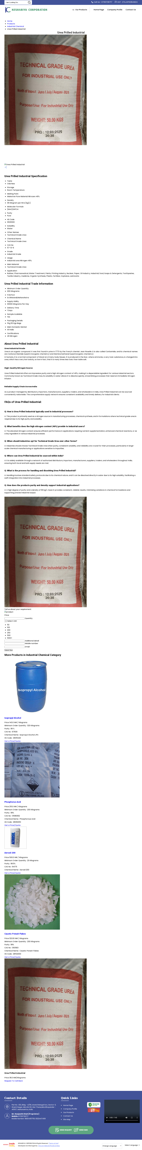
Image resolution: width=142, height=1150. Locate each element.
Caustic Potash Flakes (15, 934)
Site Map (66, 1119)
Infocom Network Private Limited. (49, 1146)
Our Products (81, 9)
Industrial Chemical (15, 26)
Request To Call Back (13, 1081)
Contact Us (131, 9)
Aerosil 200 (9, 853)
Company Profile (114, 9)
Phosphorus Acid (12, 802)
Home (9, 21)
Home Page (99, 9)
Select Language (131, 1145)
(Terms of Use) (53, 1143)
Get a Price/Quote (12, 741)
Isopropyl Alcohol (12, 718)
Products (11, 23)
